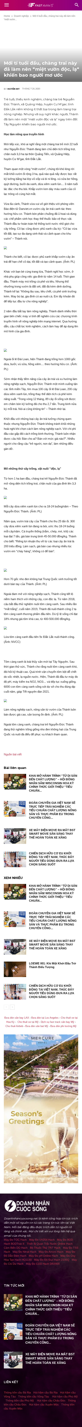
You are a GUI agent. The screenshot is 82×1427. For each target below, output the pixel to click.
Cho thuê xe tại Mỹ (28, 1022)
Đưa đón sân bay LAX (16, 1018)
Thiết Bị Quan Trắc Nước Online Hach (49, 1243)
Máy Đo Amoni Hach (51, 1251)
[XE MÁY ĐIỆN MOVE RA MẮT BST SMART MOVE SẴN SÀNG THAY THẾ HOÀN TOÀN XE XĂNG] (15, 836)
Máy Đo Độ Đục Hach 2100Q (51, 1259)
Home (7, 16)
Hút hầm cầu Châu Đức (51, 1400)
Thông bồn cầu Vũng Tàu (33, 1396)
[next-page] (12, 1007)
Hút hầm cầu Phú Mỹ (65, 1396)
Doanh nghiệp (21, 16)
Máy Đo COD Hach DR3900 (43, 1263)
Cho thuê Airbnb (14, 1026)
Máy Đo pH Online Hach (43, 1255)
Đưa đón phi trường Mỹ (63, 1026)
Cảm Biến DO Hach (15, 1247)
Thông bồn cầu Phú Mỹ (20, 1400)
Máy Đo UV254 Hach (42, 1239)
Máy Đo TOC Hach (15, 1239)
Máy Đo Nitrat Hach (24, 1251)
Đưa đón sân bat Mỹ (36, 1026)
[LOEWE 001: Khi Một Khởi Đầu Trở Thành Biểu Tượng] (15, 969)
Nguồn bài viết (13, 754)
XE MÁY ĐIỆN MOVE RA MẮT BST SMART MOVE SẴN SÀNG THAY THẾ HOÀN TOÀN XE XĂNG (52, 833)
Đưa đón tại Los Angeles (45, 1018)
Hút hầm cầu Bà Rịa (45, 1392)
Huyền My (13, 89)
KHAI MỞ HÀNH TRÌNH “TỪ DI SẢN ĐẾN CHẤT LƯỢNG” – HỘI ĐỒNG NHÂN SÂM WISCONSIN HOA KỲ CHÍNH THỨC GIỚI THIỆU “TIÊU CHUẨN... (53, 783)
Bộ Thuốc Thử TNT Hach (45, 1247)
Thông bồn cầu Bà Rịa (17, 1392)
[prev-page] (6, 1007)
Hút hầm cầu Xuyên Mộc (44, 1404)
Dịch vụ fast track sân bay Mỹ (57, 1022)
